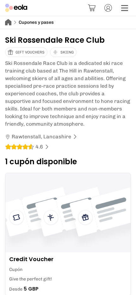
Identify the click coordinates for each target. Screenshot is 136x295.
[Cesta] (91, 8)
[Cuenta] (108, 8)
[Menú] (124, 8)
